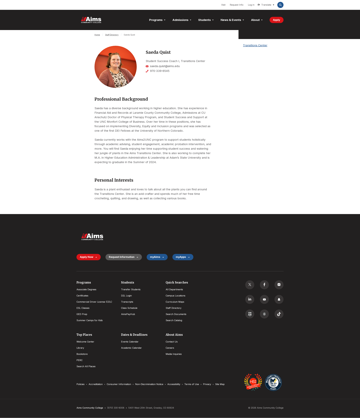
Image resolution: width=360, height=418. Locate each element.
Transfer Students (130, 289)
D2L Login (126, 295)
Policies (80, 384)
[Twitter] (249, 284)
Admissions (180, 20)
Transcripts (127, 301)
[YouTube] (264, 299)
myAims (155, 256)
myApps (181, 256)
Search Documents (176, 314)
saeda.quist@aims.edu (165, 66)
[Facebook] (264, 284)
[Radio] (249, 313)
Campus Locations (175, 295)
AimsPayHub (128, 314)
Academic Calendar (131, 347)
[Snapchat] (279, 299)
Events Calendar (130, 341)
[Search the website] (280, 5)
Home (97, 35)
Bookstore (82, 354)
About (255, 20)
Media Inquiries (174, 354)
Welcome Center (85, 341)
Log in (251, 4)
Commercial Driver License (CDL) (94, 301)
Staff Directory (112, 35)
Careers (170, 347)
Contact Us (172, 341)
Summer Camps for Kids (89, 320)
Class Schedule (129, 308)
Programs (156, 20)
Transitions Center (255, 45)
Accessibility (173, 384)
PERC (79, 360)
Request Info (236, 4)
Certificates (82, 295)
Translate (266, 4)
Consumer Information (119, 384)
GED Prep (81, 314)
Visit (223, 4)
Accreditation (96, 384)
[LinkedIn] (249, 299)
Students (204, 20)
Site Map (220, 384)
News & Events (231, 20)
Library (80, 347)
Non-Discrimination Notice (149, 384)
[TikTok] (279, 313)
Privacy (207, 384)
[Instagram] (279, 284)
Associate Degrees (86, 289)
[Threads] (264, 313)
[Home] (91, 20)
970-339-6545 (159, 71)
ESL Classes (82, 308)
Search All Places (85, 366)
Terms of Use (191, 384)
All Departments (174, 289)
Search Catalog (174, 320)
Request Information (121, 256)
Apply (276, 19)
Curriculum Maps (175, 301)
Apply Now (86, 256)
